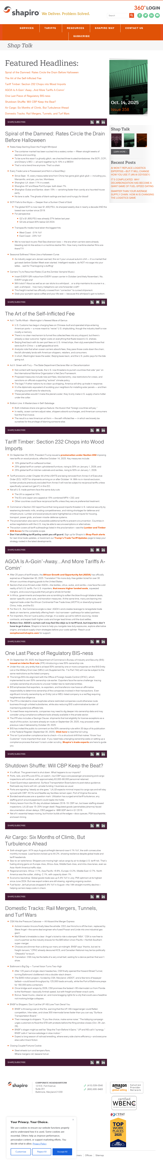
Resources (75, 28)
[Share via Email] (98, 122)
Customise (20, 1151)
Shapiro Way (105, 28)
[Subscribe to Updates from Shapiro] (92, 122)
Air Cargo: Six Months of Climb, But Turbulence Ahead (37, 107)
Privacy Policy (39, 1143)
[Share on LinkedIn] (103, 122)
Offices (88, 1155)
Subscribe (81, 36)
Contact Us (134, 28)
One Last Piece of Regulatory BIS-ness (27, 96)
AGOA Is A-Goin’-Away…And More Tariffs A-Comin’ (35, 90)
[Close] (73, 1119)
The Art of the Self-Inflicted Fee (23, 78)
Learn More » (120, 151)
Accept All (62, 1151)
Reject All (41, 1151)
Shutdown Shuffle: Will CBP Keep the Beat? (30, 102)
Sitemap (100, 1155)
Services (27, 28)
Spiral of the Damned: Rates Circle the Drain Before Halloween (42, 72)
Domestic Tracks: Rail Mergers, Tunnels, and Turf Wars (37, 113)
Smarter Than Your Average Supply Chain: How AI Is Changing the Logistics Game (132, 194)
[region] (41, 1138)
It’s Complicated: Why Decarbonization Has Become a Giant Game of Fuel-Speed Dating (132, 183)
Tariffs (50, 28)
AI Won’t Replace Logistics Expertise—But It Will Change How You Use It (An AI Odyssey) (130, 171)
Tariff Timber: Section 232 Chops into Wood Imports (35, 84)
